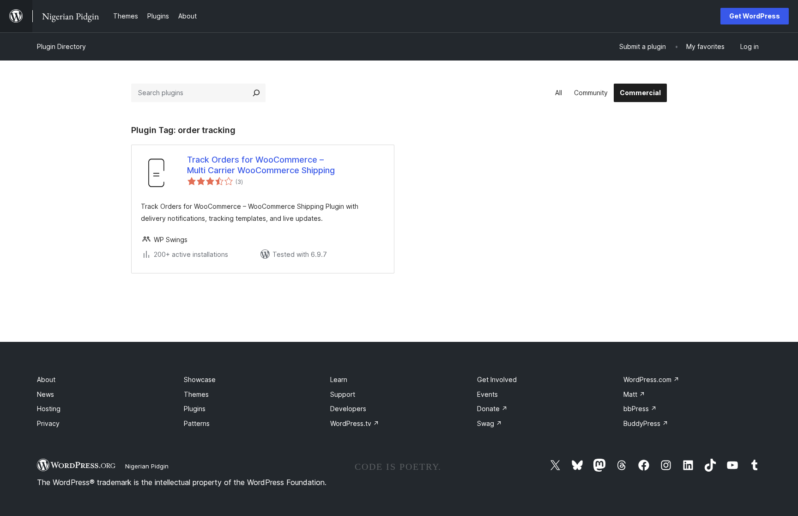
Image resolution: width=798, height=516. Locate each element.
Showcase (200, 379)
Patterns (197, 423)
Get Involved (497, 379)
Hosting (48, 409)
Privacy (48, 423)
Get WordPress (754, 16)
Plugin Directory (61, 46)
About (46, 379)
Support (342, 394)
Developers (348, 409)
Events (487, 394)
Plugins (195, 409)
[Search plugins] (256, 93)
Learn (338, 379)
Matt (634, 394)
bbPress (640, 409)
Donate (492, 409)
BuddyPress (645, 423)
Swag (489, 423)
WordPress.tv (354, 423)
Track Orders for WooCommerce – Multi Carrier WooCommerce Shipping (261, 165)
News (45, 394)
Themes (196, 394)
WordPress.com (651, 379)
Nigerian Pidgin (147, 466)
